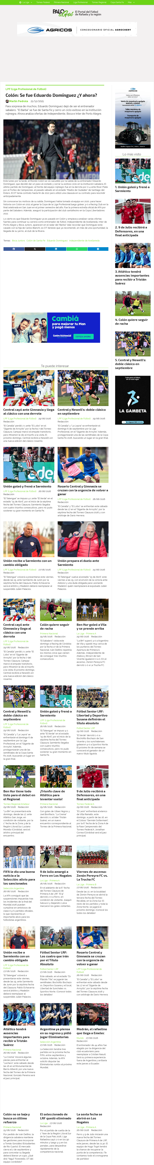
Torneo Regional (99, 2)
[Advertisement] (77, 63)
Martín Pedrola (18, 101)
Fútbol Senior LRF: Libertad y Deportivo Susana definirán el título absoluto (92, 717)
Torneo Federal (43, 2)
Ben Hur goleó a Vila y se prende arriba (91, 626)
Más (130, 2)
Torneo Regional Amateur (16, 804)
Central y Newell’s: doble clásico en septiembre (17, 715)
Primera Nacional (61, 2)
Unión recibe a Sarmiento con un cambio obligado (27, 562)
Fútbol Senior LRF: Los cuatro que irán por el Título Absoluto (54, 958)
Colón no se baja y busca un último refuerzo (16, 1118)
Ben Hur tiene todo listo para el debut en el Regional (19, 795)
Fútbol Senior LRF (86, 728)
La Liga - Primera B (86, 884)
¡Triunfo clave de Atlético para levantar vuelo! (52, 795)
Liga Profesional (80, 2)
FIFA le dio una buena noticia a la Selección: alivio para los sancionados (19, 877)
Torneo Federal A (85, 804)
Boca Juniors (18, 240)
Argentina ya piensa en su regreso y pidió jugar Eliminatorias (55, 1033)
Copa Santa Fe (117, 2)
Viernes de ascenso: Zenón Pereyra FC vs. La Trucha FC (92, 875)
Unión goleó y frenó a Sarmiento (27, 486)
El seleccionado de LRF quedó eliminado (55, 1116)
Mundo (80, 1038)
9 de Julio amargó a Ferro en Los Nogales (56, 873)
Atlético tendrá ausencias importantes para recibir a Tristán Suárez (16, 1037)
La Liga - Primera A (86, 633)
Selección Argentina (13, 888)
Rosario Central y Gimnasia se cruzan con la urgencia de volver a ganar (83, 490)
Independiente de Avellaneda (84, 240)
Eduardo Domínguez (57, 240)
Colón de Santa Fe (35, 240)
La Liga (25, 2)
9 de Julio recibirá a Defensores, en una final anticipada (91, 795)
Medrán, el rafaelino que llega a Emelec (92, 1031)
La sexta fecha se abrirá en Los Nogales (89, 1118)
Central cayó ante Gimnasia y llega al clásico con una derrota (28, 411)
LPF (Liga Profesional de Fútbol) (26, 89)
